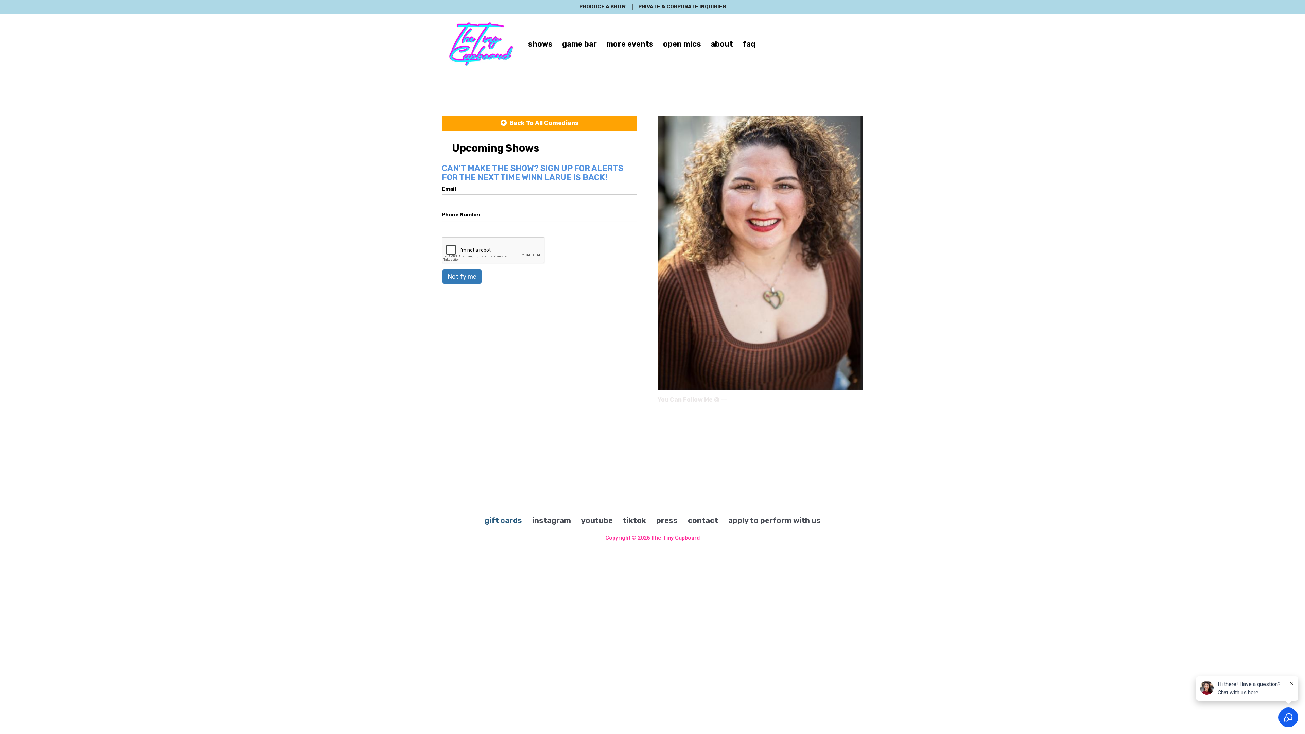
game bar (579, 44)
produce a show (602, 7)
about (722, 44)
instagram (551, 520)
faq (749, 44)
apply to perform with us (774, 520)
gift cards (503, 520)
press (667, 520)
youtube (597, 520)
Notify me (462, 276)
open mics (682, 44)
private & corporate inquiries (682, 7)
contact (703, 520)
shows (540, 44)
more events (630, 44)
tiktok (634, 520)
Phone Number (461, 215)
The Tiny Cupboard (675, 538)
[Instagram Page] (859, 402)
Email (449, 189)
